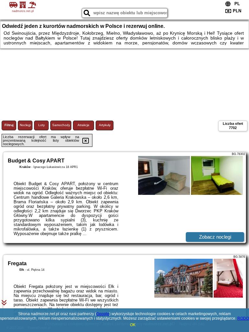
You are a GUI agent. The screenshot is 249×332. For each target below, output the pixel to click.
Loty (41, 125)
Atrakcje (83, 125)
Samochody (61, 125)
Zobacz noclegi (215, 237)
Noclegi (25, 125)
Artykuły (105, 125)
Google (102, 314)
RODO (243, 318)
